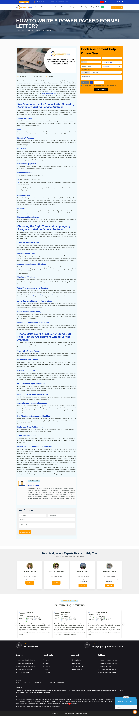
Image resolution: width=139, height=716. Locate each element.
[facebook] (114, 2)
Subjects (64, 7)
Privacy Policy (76, 660)
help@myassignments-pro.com (59, 1)
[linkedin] (122, 2)
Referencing (83, 7)
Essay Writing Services (25, 669)
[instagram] (117, 2)
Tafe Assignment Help (24, 672)
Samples (73, 7)
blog (23, 30)
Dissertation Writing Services (26, 666)
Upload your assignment (87, 69)
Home (37, 7)
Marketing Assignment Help (108, 672)
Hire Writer (29, 582)
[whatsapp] (119, 2)
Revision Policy (77, 669)
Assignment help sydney (25, 663)
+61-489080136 (31, 646)
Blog (92, 7)
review (99, 7)
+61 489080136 (41, 1)
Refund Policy (76, 663)
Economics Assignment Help (108, 660)
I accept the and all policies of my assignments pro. (99, 85)
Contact (47, 672)
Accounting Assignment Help (108, 663)
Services (43, 7)
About (47, 663)
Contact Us (108, 2)
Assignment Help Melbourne (26, 660)
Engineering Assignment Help (108, 669)
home (18, 30)
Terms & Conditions (93, 85)
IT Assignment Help (105, 666)
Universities (54, 7)
